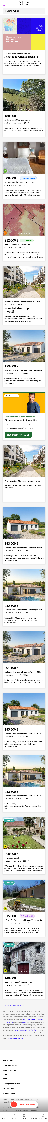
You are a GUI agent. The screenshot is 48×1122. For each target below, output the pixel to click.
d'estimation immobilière (15, 1038)
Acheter (5, 1118)
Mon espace (43, 1118)
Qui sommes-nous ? (11, 1065)
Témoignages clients (11, 1084)
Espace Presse (9, 1093)
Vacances (33, 1118)
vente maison (26, 1019)
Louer (24, 1118)
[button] (19, 108)
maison (16, 1030)
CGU (5, 1074)
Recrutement (8, 1088)
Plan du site (8, 1061)
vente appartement (37, 1019)
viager (24, 1022)
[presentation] (5, 96)
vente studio (9, 1022)
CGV (5, 1079)
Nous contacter (9, 1070)
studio (31, 1030)
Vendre (14, 1118)
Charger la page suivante (13, 1005)
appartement (23, 1030)
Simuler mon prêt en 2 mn (18, 435)
